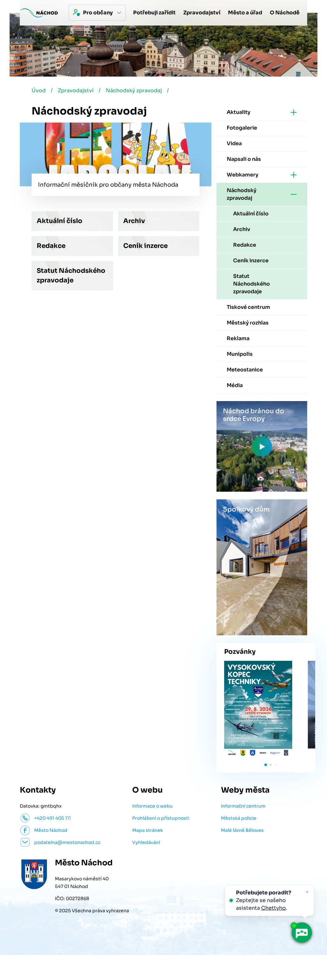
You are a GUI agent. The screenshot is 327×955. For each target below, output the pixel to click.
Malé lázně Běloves (242, 830)
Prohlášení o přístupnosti (160, 818)
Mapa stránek (147, 830)
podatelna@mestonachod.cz (67, 842)
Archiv (134, 221)
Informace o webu (152, 806)
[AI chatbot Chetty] (301, 932)
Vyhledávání (146, 842)
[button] (265, 765)
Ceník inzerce (145, 246)
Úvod (39, 90)
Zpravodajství (76, 90)
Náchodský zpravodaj (134, 90)
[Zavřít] (307, 892)
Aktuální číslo (59, 221)
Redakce (51, 246)
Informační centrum (243, 806)
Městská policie (238, 818)
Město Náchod (50, 830)
